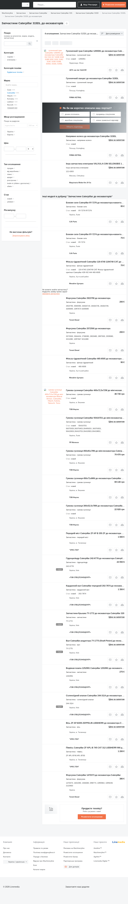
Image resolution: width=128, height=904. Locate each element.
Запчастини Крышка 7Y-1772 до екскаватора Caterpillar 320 (95, 613)
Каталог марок (39, 869)
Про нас (6, 848)
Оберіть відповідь (74, 127)
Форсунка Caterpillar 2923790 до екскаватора (88, 298)
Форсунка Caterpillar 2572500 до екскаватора (88, 328)
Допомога (7, 852)
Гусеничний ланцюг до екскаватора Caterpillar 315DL (92, 78)
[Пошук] (35, 4)
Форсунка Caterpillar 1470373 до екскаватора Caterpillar (93, 775)
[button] (116, 70)
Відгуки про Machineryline (43, 861)
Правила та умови (40, 848)
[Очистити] (37, 41)
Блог (35, 865)
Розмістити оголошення (91, 817)
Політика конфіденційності (44, 852)
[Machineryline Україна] (10, 5)
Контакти (6, 857)
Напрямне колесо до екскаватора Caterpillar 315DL (91, 136)
